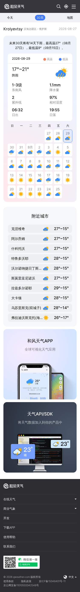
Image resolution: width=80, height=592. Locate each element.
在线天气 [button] (9, 499)
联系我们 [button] (9, 546)
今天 (10, 17)
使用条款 (8, 581)
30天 (40, 17)
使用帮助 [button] (9, 537)
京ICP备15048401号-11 (52, 581)
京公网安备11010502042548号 (21, 585)
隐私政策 (26, 581)
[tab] (40, 499)
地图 (70, 17)
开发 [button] (6, 518)
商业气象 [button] (9, 508)
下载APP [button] (9, 527)
